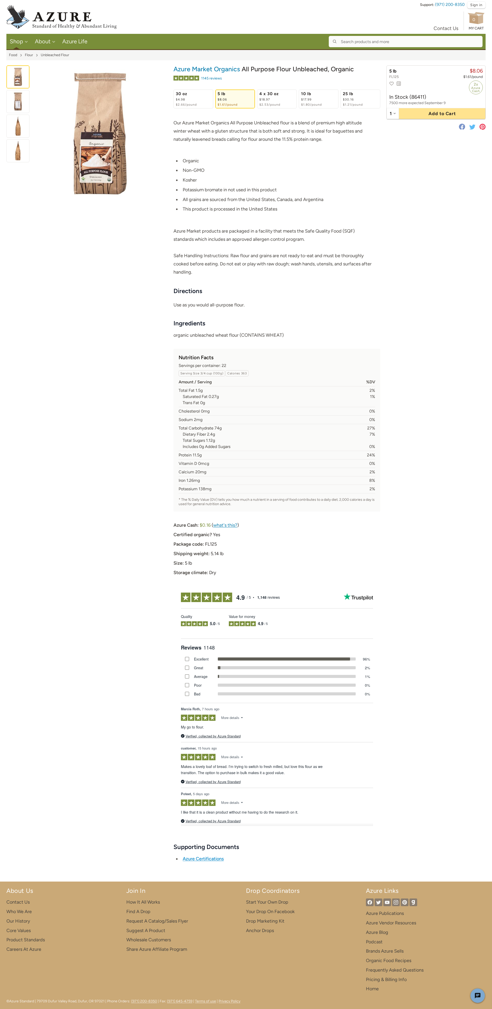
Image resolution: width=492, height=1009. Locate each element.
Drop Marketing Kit (265, 921)
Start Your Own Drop (267, 902)
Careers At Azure (23, 949)
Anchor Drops (260, 930)
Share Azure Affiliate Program (156, 949)
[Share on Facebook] (463, 126)
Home (372, 989)
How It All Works (143, 902)
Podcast (374, 942)
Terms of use (205, 1001)
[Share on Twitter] (472, 126)
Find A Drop (138, 911)
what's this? (225, 525)
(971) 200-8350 (450, 4)
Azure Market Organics (206, 69)
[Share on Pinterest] (481, 126)
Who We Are (19, 911)
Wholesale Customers (148, 940)
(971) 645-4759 (179, 1001)
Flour (29, 55)
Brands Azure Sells (385, 951)
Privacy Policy (229, 1001)
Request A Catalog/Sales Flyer (157, 921)
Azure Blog (377, 932)
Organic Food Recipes (388, 960)
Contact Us (446, 28)
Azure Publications (385, 913)
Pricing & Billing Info (386, 979)
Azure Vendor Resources (391, 923)
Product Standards (25, 940)
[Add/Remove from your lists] (399, 83)
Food (13, 55)
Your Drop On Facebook (270, 911)
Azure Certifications (203, 859)
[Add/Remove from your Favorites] (391, 83)
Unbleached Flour (55, 55)
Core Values (18, 930)
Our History (18, 921)
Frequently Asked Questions (395, 970)
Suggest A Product (145, 930)
